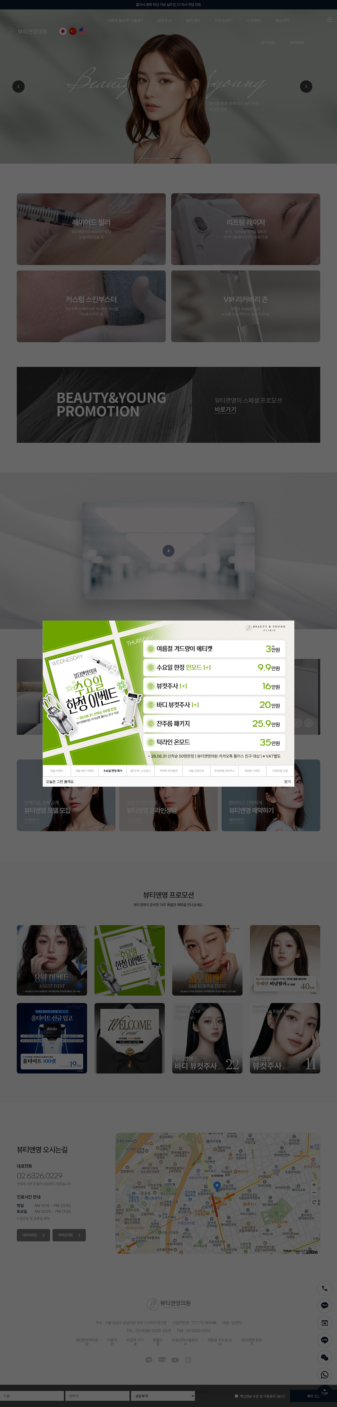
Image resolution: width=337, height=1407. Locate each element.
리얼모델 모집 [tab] (280, 771)
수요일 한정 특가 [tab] (112, 771)
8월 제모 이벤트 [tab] (85, 771)
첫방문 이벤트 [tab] (252, 771)
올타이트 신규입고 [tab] (140, 771)
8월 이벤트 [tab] (57, 771)
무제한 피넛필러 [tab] (169, 771)
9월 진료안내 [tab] (196, 771)
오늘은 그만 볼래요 (60, 782)
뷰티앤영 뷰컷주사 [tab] (224, 771)
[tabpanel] (168, 693)
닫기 (287, 782)
